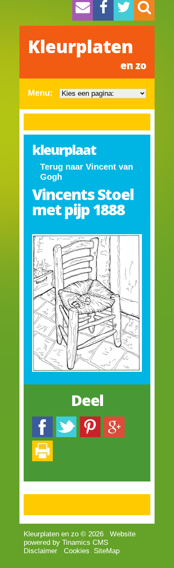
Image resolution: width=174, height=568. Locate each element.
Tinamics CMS (85, 542)
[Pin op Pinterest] (90, 421)
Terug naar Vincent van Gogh (86, 171)
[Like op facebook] (42, 421)
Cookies (77, 551)
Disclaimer (40, 551)
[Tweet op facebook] (66, 421)
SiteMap (107, 551)
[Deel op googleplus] (114, 421)
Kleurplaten (87, 53)
